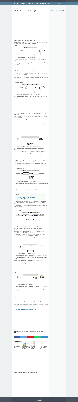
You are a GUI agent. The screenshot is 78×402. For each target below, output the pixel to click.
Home (14, 3)
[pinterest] (30, 337)
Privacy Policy (39, 398)
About (31, 398)
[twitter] (23, 337)
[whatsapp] (37, 337)
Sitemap (47, 398)
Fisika (37, 3)
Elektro (18, 3)
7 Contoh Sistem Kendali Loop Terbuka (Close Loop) (27, 309)
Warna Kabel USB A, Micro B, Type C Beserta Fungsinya (25, 198)
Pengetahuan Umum (43, 3)
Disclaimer (43, 398)
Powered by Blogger (40, 400)
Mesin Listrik (23, 3)
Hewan (48, 3)
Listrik (52, 10)
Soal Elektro (29, 3)
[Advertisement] (31, 21)
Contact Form (34, 398)
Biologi (33, 3)
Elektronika (57, 9)
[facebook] (17, 337)
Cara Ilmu (17, 1)
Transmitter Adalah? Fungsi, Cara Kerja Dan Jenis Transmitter (26, 197)
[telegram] (44, 337)
